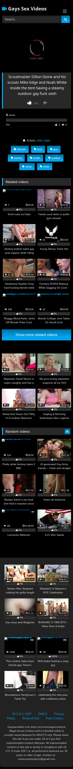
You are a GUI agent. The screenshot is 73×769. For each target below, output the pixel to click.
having (18, 157)
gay (55, 149)
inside (36, 157)
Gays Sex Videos (27, 8)
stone (28, 166)
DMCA (42, 713)
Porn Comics (54, 718)
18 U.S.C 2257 (22, 713)
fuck (39, 149)
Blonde (22, 149)
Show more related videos (36, 335)
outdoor (56, 157)
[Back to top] (61, 758)
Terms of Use (30, 718)
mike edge (43, 140)
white (46, 166)
